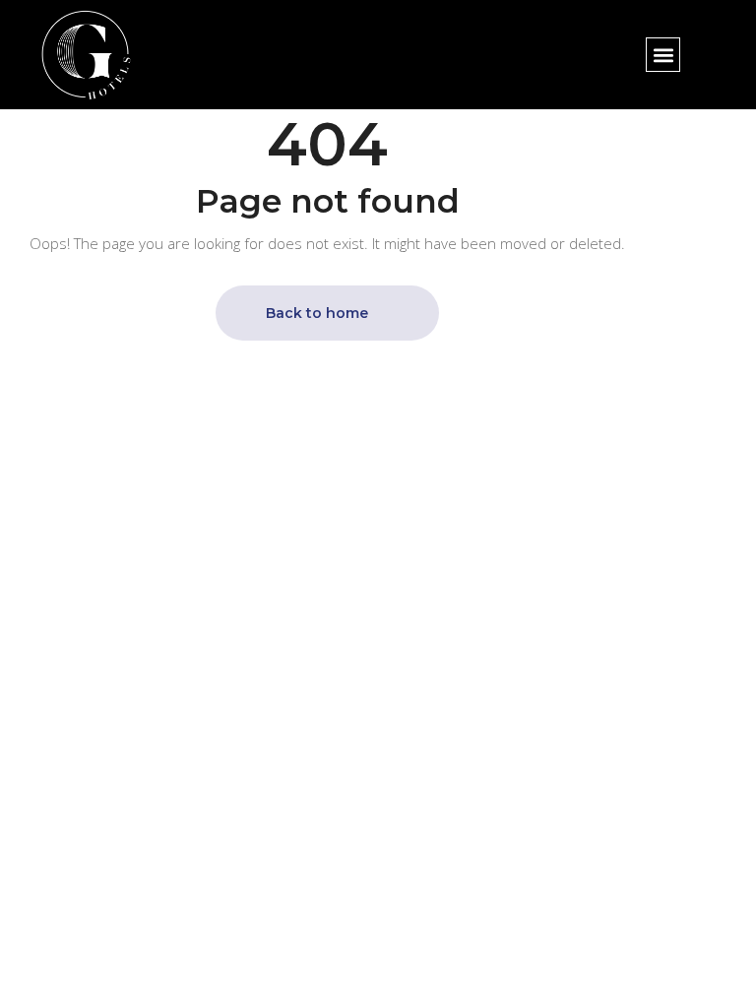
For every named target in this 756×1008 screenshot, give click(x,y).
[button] (663, 54)
